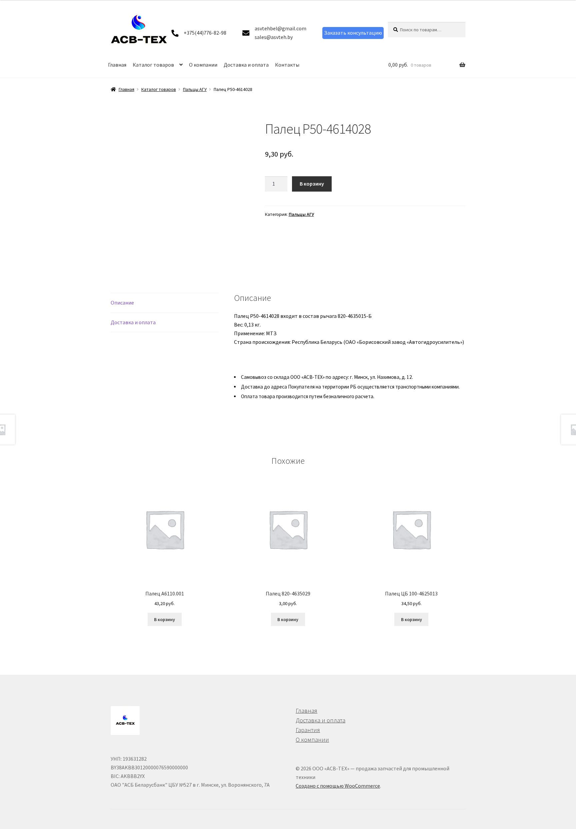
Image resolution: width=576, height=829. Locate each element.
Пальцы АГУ (195, 89)
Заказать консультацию (353, 32)
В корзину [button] (164, 619)
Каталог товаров (153, 64)
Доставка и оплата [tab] (133, 322)
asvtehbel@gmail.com (280, 28)
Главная (117, 64)
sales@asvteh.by (274, 37)
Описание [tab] (122, 302)
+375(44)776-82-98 (205, 32)
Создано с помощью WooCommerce (338, 785)
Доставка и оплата (246, 64)
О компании (203, 64)
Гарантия (308, 730)
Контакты (287, 64)
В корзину (312, 183)
